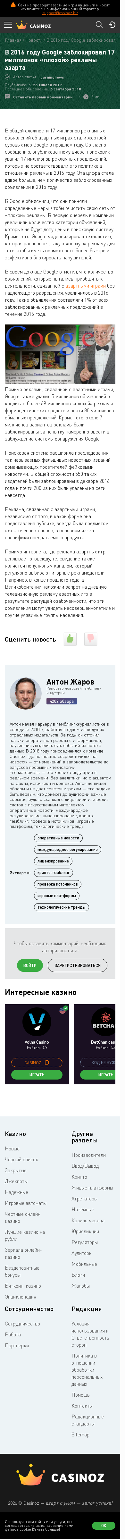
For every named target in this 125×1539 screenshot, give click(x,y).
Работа (13, 1334)
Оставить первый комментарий (42, 97)
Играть (37, 1074)
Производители (88, 1155)
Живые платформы (92, 1187)
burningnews (52, 77)
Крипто (79, 1176)
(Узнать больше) (46, 1529)
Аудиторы (81, 1253)
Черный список (21, 1159)
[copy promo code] (46, 1062)
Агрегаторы (84, 1198)
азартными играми (85, 285)
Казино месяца (87, 1220)
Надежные (16, 1192)
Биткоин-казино (23, 1285)
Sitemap (80, 1434)
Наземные (82, 1209)
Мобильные (84, 1264)
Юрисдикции (85, 1231)
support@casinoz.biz (60, 12)
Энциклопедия (20, 1296)
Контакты (82, 1405)
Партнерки (17, 1345)
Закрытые (16, 1170)
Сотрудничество (22, 1323)
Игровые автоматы (25, 1203)
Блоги (78, 1275)
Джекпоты (16, 1181)
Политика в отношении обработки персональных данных (87, 1369)
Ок (103, 1525)
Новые (12, 1148)
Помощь (80, 1395)
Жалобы (80, 1285)
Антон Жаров (70, 681)
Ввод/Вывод (85, 1166)
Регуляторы (84, 1242)
